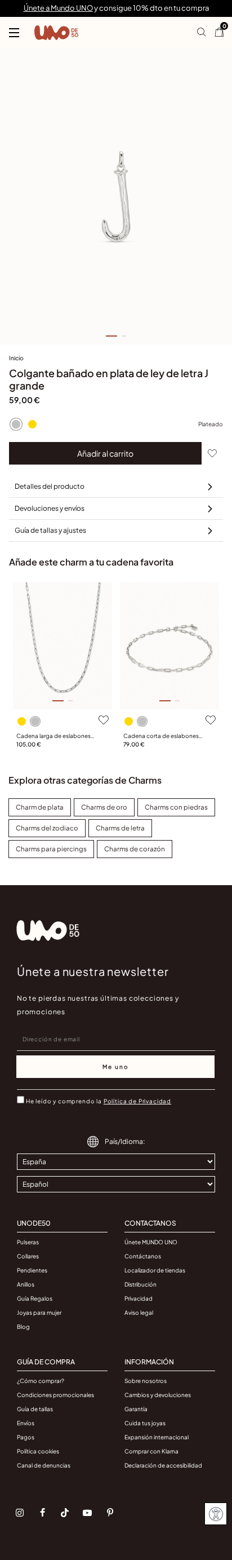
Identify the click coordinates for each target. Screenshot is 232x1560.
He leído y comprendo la (98, 1101)
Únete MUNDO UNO (150, 1242)
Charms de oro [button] (104, 807)
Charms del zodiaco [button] (47, 828)
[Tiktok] (65, 1512)
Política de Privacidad (137, 1101)
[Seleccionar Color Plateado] (16, 424)
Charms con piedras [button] (176, 807)
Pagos (25, 1437)
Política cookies (38, 1451)
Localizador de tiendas (154, 1270)
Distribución (140, 1284)
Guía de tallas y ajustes (50, 530)
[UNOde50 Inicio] (56, 33)
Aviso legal (138, 1312)
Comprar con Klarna (151, 1451)
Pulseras (28, 1242)
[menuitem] (16, 360)
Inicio (16, 357)
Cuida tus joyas (145, 1423)
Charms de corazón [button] (134, 849)
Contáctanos (142, 1256)
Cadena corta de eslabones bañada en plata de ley (161, 736)
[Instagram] (19, 1512)
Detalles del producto (49, 486)
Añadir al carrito (105, 453)
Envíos (25, 1423)
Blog (23, 1326)
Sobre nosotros (145, 1380)
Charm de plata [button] (40, 807)
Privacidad (138, 1298)
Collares (28, 1256)
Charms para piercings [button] (51, 849)
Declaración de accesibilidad (163, 1465)
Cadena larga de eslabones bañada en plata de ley (53, 736)
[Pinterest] (110, 1512)
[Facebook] (42, 1512)
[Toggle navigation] (14, 32)
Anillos (25, 1284)
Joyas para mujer (39, 1312)
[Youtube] (87, 1512)
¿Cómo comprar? (40, 1380)
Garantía (136, 1409)
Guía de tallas (35, 1409)
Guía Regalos (34, 1298)
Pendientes (32, 1270)
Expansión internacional (156, 1437)
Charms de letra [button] (120, 828)
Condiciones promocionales (55, 1394)
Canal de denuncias (43, 1465)
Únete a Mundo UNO (58, 7)
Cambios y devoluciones (157, 1394)
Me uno (115, 1066)
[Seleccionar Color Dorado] (32, 424)
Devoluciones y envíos (49, 508)
